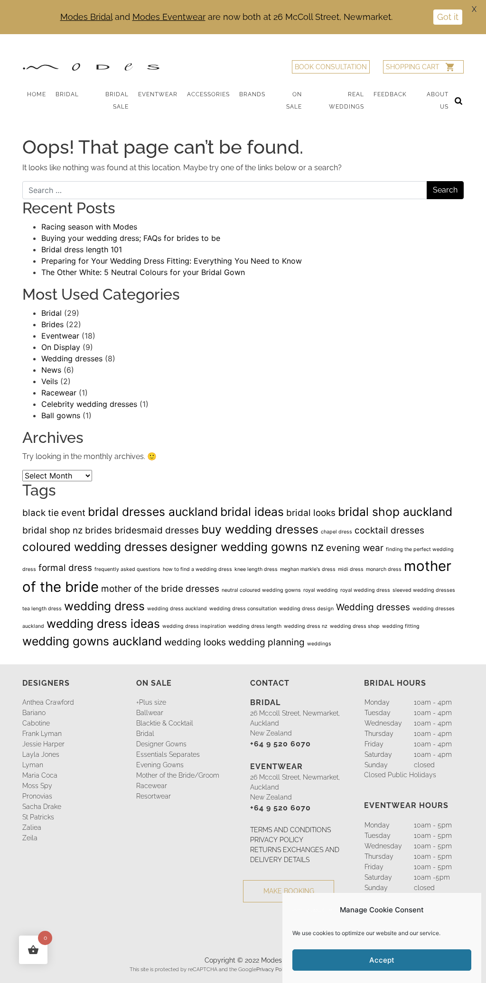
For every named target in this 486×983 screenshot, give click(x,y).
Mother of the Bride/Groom (177, 775)
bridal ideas (252, 512)
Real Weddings (346, 100)
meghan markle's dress (308, 569)
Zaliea (31, 827)
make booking (288, 891)
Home (36, 94)
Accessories (208, 94)
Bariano (34, 713)
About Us (438, 100)
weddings (319, 644)
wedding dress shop (355, 626)
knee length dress (256, 569)
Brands (252, 94)
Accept (381, 960)
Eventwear (158, 94)
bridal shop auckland (395, 512)
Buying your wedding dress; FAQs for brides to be (130, 238)
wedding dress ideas (103, 623)
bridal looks (311, 512)
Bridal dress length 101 (81, 249)
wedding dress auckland (177, 609)
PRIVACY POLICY (276, 840)
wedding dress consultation (243, 609)
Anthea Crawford (48, 702)
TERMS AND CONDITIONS (290, 830)
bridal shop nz (52, 530)
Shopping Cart (412, 67)
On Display (60, 347)
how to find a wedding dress (197, 569)
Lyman (32, 765)
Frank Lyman (42, 733)
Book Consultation (331, 67)
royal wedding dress (365, 590)
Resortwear (153, 796)
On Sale (294, 100)
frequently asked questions (127, 569)
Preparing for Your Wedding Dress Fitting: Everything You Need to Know (171, 261)
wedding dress (104, 606)
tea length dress (42, 609)
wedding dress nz (305, 626)
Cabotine (36, 723)
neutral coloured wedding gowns (261, 590)
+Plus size (151, 702)
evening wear (354, 547)
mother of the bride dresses (160, 588)
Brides (52, 324)
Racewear (58, 392)
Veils (49, 381)
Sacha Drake (41, 806)
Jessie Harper (43, 744)
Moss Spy (37, 786)
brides (98, 530)
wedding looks (195, 642)
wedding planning (266, 642)
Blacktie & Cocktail (164, 723)
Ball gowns (60, 415)
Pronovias (37, 796)
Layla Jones (40, 754)
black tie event (53, 512)
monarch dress (384, 569)
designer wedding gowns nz (247, 547)
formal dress (65, 567)
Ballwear (149, 713)
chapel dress (336, 532)
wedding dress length (254, 626)
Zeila (29, 838)
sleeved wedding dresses (424, 590)
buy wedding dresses (259, 529)
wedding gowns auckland (92, 641)
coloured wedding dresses (95, 547)
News (51, 370)
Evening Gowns (160, 765)
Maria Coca (39, 775)
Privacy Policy (273, 969)
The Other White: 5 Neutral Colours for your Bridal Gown (143, 272)
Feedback (390, 94)
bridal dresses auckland (153, 512)
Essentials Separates (168, 754)
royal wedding (320, 590)
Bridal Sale (117, 100)
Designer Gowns (161, 744)
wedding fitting (401, 626)
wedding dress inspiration (194, 626)
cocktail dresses (389, 530)
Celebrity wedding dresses (89, 404)
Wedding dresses (72, 358)
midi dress (351, 569)
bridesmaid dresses (156, 530)
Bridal (67, 94)
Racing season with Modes (89, 226)
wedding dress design (306, 609)
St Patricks (38, 817)
